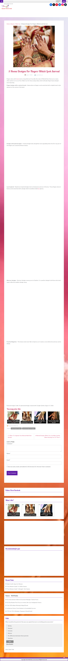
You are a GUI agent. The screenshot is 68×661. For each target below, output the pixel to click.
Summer (10, 628)
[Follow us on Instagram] (62, 4)
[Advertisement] (34, 13)
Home (8, 24)
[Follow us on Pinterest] (56, 4)
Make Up (17, 24)
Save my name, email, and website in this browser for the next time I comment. (29, 466)
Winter (10, 633)
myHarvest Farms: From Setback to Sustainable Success (21, 608)
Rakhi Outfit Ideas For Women (15, 584)
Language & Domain (58, 1)
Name (9, 453)
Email (8, 460)
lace (39, 188)
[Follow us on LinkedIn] (59, 4)
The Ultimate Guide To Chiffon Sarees (17, 586)
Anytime (10, 638)
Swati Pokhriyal (39, 75)
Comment (10, 443)
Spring (9, 625)
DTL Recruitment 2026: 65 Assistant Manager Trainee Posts (22, 599)
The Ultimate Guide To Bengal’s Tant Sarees (18, 589)
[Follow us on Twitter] (53, 4)
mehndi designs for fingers (29, 428)
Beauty (12, 24)
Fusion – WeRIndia (11, 596)
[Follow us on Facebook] (51, 4)
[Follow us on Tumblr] (65, 4)
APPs (64, 1)
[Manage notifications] (64, 657)
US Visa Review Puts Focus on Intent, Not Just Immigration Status (24, 602)
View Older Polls (9, 649)
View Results (9, 644)
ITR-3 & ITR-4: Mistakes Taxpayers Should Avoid (19, 611)
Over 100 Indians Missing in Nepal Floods (17, 605)
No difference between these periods (18, 635)
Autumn (10, 630)
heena (17, 79)
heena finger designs (16, 428)
